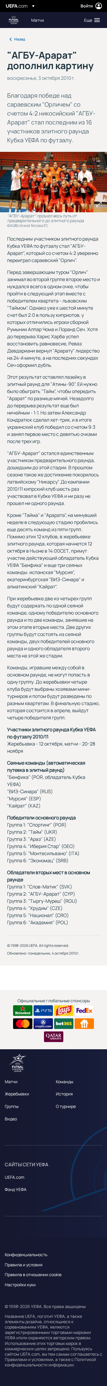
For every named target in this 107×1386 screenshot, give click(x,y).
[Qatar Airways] (53, 1036)
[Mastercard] (22, 1023)
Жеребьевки (17, 1094)
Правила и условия (24, 1264)
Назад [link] (19, 39)
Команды (64, 1081)
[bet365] (63, 1023)
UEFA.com (14, 1177)
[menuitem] (52, 19)
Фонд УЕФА (15, 1189)
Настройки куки (20, 1284)
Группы (11, 1106)
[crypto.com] (43, 1023)
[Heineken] (22, 1010)
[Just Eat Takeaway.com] (84, 1023)
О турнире (66, 1106)
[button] (90, 19)
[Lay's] (63, 1010)
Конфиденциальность (26, 1254)
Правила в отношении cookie (33, 1274)
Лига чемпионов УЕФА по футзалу (14, 20)
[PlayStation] (43, 1010)
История (64, 1094)
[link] (37, 19)
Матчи (11, 1081)
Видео (11, 1119)
